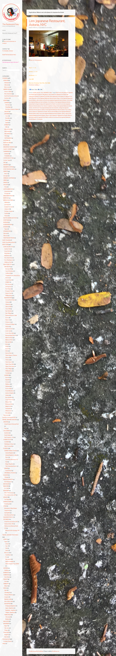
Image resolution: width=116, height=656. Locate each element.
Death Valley (7, 435)
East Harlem (8, 311)
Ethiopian (6, 82)
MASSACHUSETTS (8, 479)
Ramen (7, 120)
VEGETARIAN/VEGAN (8, 238)
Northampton (8, 481)
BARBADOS (6, 572)
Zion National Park (9, 515)
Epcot (6, 457)
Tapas (5, 229)
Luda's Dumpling (6, 240)
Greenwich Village (10, 324)
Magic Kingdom (9, 464)
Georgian (5, 175)
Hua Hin (6, 637)
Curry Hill (7, 308)
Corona (7, 382)
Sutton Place (8, 353)
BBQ (6, 127)
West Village (8, 368)
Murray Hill (8, 342)
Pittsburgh (7, 504)
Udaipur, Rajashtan (10, 612)
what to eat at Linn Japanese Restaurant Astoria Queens (48, 113)
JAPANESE (46, 92)
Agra (5, 590)
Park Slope (8, 289)
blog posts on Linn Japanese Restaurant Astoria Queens (44, 98)
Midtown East (8, 337)
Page (5, 428)
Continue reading (34, 85)
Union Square (8, 362)
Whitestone (8, 410)
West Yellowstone (9, 492)
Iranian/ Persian (8, 207)
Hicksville (6, 253)
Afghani (6, 202)
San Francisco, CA (8, 437)
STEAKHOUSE (7, 231)
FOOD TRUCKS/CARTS (9, 169)
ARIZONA (5, 422)
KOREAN (6, 124)
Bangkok (6, 634)
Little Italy (8, 331)
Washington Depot (9, 444)
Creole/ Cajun (6, 160)
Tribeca (7, 359)
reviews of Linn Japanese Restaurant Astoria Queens (53, 109)
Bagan (5, 625)
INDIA (5, 588)
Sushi (50, 92)
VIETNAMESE (7, 138)
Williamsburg (8, 295)
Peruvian (6, 193)
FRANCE (5, 579)
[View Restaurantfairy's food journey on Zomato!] (11, 43)
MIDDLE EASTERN (8, 200)
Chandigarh (7, 592)
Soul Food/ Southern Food (10, 96)
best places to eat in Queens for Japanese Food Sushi (54, 94)
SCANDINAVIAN (7, 224)
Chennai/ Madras (8, 594)
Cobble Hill (8, 273)
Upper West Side (9, 366)
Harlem (7, 326)
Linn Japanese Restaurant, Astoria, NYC (47, 23)
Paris (5, 581)
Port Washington (8, 260)
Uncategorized (6, 639)
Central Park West (10, 300)
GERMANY (6, 583)
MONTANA (6, 490)
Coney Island (8, 280)
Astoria (38, 92)
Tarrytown (6, 415)
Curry (42, 92)
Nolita (7, 346)
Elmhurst (7, 384)
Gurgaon (6, 597)
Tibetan (5, 233)
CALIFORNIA (6, 430)
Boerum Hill (8, 269)
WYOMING (6, 519)
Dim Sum (7, 105)
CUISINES (4, 78)
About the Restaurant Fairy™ (9, 33)
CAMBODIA (6, 574)
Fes (6, 557)
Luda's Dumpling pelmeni (8, 242)
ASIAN (34, 92)
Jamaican (6, 153)
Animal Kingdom (9, 453)
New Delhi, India (8, 601)
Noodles (7, 118)
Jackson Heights (9, 393)
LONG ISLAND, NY (8, 246)
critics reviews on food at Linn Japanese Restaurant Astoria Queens (51, 100)
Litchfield (6, 441)
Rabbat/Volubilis (9, 561)
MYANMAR (6, 623)
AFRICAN (5, 80)
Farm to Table (7, 91)
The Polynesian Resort (11, 466)
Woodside (7, 413)
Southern (6, 98)
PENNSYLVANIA (7, 501)
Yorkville (7, 373)
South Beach (8, 470)
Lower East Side (9, 333)
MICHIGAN (6, 484)
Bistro (6, 173)
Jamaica (7, 395)
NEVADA (5, 497)
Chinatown (8, 304)
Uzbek (4, 643)
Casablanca (8, 555)
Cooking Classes (7, 641)
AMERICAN (6, 89)
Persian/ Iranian (8, 211)
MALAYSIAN (7, 129)
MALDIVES (6, 621)
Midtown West (9, 340)
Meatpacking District (10, 335)
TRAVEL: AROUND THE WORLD (10, 535)
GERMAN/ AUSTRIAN (8, 178)
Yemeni (6, 215)
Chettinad (7, 617)
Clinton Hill (8, 306)
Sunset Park (8, 293)
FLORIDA (5, 448)
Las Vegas (6, 499)
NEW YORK (5, 244)
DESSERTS (6, 164)
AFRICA (5, 539)
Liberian (6, 85)
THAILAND (6, 632)
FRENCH (5, 171)
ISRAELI (5, 182)
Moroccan (7, 87)
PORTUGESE (6, 220)
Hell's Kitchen (8, 328)
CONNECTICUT (7, 439)
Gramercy (7, 322)
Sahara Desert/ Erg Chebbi (12, 563)
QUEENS (6, 375)
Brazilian (5, 144)
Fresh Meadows (9, 390)
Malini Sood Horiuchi (47, 27)
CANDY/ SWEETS (7, 149)
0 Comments (39, 119)
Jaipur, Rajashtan (9, 608)
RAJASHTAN (7, 603)
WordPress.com (55, 651)
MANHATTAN (8, 297)
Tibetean (5, 235)
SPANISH (5, 226)
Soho (6, 351)
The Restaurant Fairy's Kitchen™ (10, 62)
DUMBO (7, 282)
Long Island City (9, 399)
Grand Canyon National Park (11, 424)
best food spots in (38, 94)
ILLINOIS (5, 475)
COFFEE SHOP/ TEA (8, 158)
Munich (6, 586)
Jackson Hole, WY (8, 523)
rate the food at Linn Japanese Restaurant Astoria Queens (45, 107)
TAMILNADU (7, 614)
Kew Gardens (8, 397)
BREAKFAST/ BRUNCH (9, 147)
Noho (6, 344)
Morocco (6, 552)
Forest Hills (8, 388)
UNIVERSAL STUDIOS (9, 473)
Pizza (5, 187)
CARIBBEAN (6, 151)
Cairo (6, 546)
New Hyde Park (8, 257)
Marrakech (8, 559)
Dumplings (8, 107)
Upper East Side (9, 364)
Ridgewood (8, 406)
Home (4, 30)
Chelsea (7, 302)
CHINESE (6, 102)
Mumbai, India (7, 599)
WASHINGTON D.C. (8, 517)
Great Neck (7, 251)
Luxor (6, 550)
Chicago (6, 477)
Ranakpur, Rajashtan (10, 610)
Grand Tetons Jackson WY (11, 521)
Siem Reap (7, 577)
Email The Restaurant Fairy (9, 54)
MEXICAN (6, 198)
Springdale (7, 512)
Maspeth (7, 402)
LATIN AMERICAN (8, 189)
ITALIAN (5, 184)
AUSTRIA (5, 568)
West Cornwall (8, 446)
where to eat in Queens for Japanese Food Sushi (56, 115)
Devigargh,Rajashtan (10, 606)
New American (8, 93)
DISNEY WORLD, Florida (10, 450)
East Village (8, 313)
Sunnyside (7, 408)
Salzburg (6, 570)
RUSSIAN (5, 222)
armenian (6, 204)
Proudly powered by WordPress (36, 651)
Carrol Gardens (9, 271)
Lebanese (6, 209)
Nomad (7, 348)
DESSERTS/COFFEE (8, 167)
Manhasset (7, 255)
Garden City (7, 249)
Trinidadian (7, 156)
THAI (5, 136)
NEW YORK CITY (7, 264)
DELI (4, 162)
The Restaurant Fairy (10, 24)
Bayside (7, 379)
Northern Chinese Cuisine (11, 109)
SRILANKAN (7, 133)
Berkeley (6, 433)
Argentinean (7, 191)
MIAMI (6, 468)
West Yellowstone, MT (10, 495)
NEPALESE (7, 131)
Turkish (6, 213)
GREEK (5, 180)
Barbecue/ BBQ (7, 142)
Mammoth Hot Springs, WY (12, 530)
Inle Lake (6, 628)
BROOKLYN (7, 266)
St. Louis (6, 488)
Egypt (5, 541)
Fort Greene (8, 284)
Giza (6, 548)
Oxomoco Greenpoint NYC (9, 417)
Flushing (7, 386)
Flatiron (7, 320)
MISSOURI (6, 486)
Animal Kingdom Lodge (11, 455)
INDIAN (6, 111)
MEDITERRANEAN (8, 195)
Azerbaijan (6, 140)
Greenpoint (8, 286)
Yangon (6, 630)
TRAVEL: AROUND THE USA (9, 419)
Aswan (7, 543)
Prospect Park (9, 291)
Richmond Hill (8, 404)
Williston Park (8, 262)
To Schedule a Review (7, 51)
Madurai (7, 619)
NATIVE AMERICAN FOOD (10, 218)
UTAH (4, 506)
